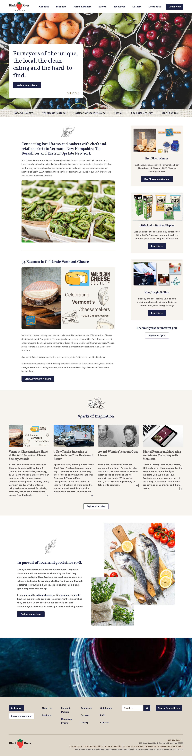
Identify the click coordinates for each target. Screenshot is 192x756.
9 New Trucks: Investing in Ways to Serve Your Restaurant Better (73, 455)
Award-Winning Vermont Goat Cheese (118, 454)
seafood (28, 595)
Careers (137, 6)
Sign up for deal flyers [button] (169, 708)
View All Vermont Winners (38, 379)
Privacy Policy (75, 746)
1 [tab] (68, 93)
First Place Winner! (157, 159)
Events (102, 6)
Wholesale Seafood (54, 113)
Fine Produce (170, 113)
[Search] (146, 708)
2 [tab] (70, 93)
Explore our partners (31, 614)
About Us (44, 6)
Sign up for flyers (157, 335)
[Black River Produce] (20, 6)
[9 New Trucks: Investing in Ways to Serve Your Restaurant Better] (74, 437)
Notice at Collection (113, 746)
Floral (118, 113)
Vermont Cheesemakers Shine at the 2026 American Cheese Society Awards (28, 455)
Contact (104, 722)
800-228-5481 (174, 740)
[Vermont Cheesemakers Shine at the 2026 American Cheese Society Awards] (29, 437)
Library (84, 722)
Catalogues (106, 708)
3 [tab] (73, 93)
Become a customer (21, 716)
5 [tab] (78, 93)
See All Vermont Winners (157, 179)
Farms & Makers (83, 6)
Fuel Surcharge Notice (133, 746)
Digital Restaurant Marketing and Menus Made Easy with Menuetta (162, 455)
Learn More (157, 246)
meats (77, 595)
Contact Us (155, 6)
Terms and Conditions (93, 746)
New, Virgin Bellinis (157, 293)
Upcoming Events (66, 721)
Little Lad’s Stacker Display (157, 226)
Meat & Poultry (23, 113)
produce (65, 595)
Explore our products (27, 85)
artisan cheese (44, 595)
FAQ (102, 715)
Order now (16, 708)
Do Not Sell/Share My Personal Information (164, 746)
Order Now (175, 6)
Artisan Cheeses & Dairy (90, 113)
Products (61, 6)
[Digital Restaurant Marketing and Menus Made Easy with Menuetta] (163, 437)
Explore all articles (96, 506)
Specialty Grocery (142, 113)
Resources (119, 6)
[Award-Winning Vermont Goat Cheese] (118, 437)
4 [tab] (76, 93)
